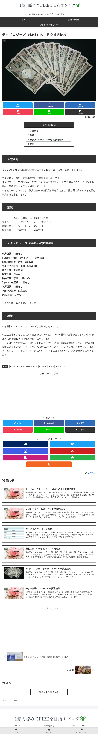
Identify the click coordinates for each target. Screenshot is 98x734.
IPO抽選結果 (32, 366)
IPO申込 (44, 366)
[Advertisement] (49, 393)
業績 (32, 135)
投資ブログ (62, 366)
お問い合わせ (49, 726)
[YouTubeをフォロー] (72, 451)
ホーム (17, 726)
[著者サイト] (25, 444)
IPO (6, 366)
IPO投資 (21, 366)
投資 (52, 366)
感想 (32, 144)
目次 (44, 124)
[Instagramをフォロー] (25, 451)
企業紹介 (34, 131)
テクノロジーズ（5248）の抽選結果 (46, 139)
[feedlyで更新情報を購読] (72, 457)
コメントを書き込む (49, 692)
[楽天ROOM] (25, 457)
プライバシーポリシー (80, 726)
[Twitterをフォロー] (72, 444)
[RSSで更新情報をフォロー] (48, 464)
